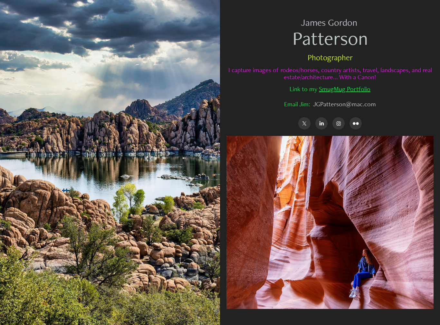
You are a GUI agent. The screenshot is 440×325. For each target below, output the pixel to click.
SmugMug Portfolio (344, 89)
